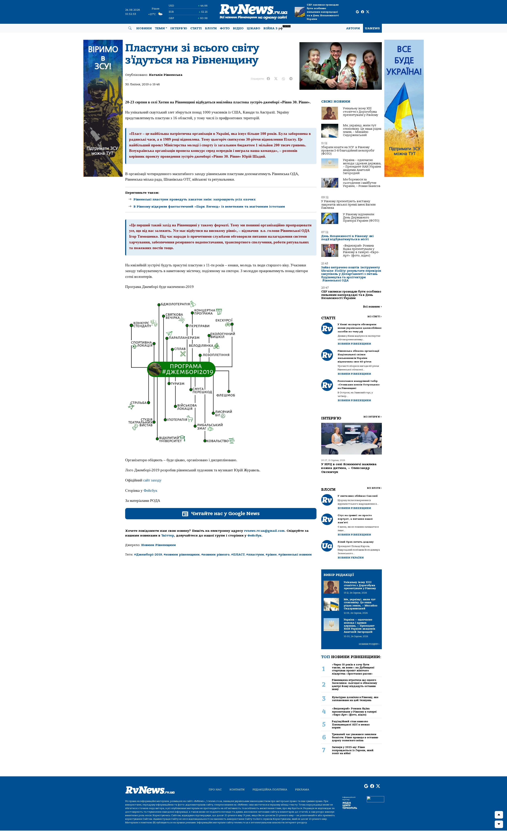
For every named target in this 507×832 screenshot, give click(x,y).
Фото (225, 28)
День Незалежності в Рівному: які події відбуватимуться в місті (347, 237)
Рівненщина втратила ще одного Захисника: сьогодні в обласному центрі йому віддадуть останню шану (354, 685)
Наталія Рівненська (165, 75)
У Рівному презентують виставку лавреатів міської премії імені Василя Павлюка (348, 205)
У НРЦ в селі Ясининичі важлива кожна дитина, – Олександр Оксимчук (348, 468)
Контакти (237, 789)
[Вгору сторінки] (499, 815)
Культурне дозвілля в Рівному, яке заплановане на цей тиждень (355, 699)
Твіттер (167, 535)
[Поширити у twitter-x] (275, 79)
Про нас (215, 789)
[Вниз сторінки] (499, 824)
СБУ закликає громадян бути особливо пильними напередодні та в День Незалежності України (323, 11)
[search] (130, 28)
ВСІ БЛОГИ (374, 488)
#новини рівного (215, 554)
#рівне (271, 554)
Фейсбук (150, 490)
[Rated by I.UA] (375, 799)
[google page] (357, 12)
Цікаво (253, 28)
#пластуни (255, 554)
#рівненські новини (295, 554)
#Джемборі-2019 (148, 554)
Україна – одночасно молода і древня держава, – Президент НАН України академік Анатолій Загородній (362, 166)
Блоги (211, 28)
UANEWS (372, 28)
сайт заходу (152, 480)
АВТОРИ (353, 28)
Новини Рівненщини (158, 545)
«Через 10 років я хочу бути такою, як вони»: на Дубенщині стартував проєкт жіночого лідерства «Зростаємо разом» (353, 669)
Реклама (302, 789)
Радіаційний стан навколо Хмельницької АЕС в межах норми (351, 724)
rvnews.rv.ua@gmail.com (264, 531)
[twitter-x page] (367, 12)
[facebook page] (362, 12)
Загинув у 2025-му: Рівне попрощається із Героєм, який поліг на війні (353, 750)
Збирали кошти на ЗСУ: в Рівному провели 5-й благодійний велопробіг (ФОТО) (348, 150)
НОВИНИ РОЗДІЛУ (369, 644)
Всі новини (372, 306)
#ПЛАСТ (238, 554)
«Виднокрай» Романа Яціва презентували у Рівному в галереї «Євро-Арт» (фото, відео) (361, 250)
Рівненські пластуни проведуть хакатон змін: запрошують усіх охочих (194, 199)
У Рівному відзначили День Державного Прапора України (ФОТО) (361, 218)
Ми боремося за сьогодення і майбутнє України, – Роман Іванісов (361, 183)
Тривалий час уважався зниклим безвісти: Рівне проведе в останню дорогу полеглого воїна (355, 737)
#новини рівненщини (182, 554)
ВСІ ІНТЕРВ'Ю (372, 417)
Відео (238, 28)
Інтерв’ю (178, 28)
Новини (144, 28)
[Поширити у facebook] (268, 79)
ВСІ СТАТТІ (374, 316)
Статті (196, 28)
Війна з (276, 28)
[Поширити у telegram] (290, 79)
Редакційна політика (270, 789)
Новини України (351, 557)
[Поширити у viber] (283, 79)
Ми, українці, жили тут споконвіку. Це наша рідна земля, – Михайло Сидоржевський (362, 130)
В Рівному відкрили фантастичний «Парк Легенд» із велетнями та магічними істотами (209, 206)
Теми (160, 28)
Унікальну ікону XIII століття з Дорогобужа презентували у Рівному (360, 112)
